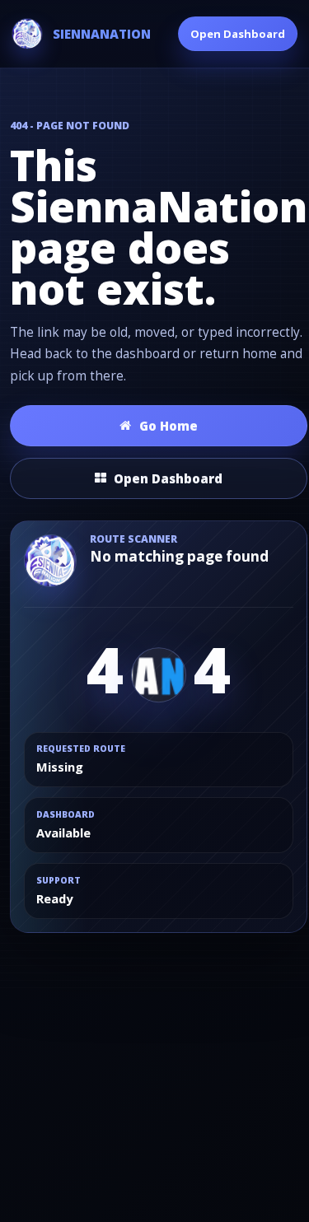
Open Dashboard (237, 33)
